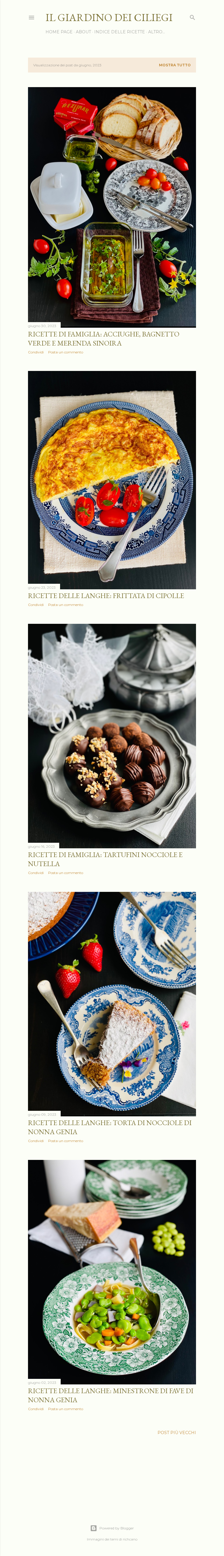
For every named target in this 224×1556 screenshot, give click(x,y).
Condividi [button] (36, 352)
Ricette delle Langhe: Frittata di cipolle (106, 595)
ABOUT (83, 31)
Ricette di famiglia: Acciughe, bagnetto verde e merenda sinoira (103, 338)
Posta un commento (65, 352)
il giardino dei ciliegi (109, 17)
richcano (130, 1539)
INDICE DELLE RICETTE (119, 31)
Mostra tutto (175, 65)
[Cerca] (192, 16)
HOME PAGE (59, 31)
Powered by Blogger (116, 1528)
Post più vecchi (177, 1432)
